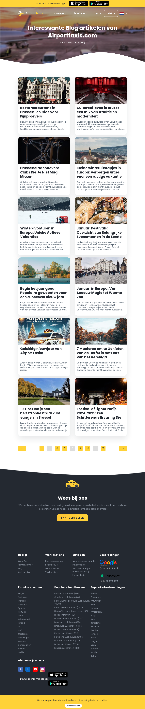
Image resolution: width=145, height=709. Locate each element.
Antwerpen (96, 600)
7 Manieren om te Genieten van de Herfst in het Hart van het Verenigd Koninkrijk (100, 353)
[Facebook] (20, 669)
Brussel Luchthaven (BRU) (67, 593)
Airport (34, 13)
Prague (94, 641)
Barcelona (96, 622)
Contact (98, 13)
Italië (20, 615)
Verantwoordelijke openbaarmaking (81, 570)
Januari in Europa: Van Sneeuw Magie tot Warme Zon (99, 292)
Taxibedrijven (51, 572)
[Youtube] (35, 669)
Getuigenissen (25, 572)
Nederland (23, 597)
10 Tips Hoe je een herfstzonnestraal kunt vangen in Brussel (40, 413)
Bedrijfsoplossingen (54, 561)
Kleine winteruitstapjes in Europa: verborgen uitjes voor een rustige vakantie (99, 172)
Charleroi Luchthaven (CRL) (68, 597)
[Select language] (123, 13)
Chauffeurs (79, 13)
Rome (93, 637)
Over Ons (22, 561)
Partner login (78, 575)
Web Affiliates (52, 568)
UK (19, 626)
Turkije (21, 652)
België (21, 593)
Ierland (21, 622)
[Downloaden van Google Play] (99, 3)
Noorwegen (23, 637)
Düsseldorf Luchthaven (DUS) (69, 618)
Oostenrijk (23, 634)
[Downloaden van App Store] (78, 3)
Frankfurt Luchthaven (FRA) (68, 622)
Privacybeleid (79, 564)
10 (88, 448)
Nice (93, 619)
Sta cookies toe (73, 706)
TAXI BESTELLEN (72, 518)
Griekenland (24, 619)
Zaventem (96, 597)
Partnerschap (62, 13)
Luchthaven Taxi (68, 42)
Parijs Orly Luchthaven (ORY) (68, 607)
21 (103, 448)
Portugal (22, 611)
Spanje (21, 608)
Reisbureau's (51, 564)
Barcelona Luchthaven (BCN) (68, 636)
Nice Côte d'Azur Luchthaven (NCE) (71, 611)
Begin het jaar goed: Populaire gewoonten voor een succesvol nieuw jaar (43, 292)
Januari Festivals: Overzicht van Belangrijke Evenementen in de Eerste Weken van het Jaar (99, 232)
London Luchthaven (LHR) (67, 648)
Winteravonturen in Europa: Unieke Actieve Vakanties (40, 232)
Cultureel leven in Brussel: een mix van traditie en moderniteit (99, 112)
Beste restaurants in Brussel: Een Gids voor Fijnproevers (39, 112)
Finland (21, 648)
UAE (20, 630)
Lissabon (95, 630)
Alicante (95, 626)
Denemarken (24, 645)
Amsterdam (97, 611)
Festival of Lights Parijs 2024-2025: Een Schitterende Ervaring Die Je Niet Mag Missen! (99, 413)
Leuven (94, 608)
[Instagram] (42, 669)
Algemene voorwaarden (84, 561)
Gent (93, 604)
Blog (20, 568)
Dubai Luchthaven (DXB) (66, 644)
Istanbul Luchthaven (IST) (67, 640)
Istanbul (94, 652)
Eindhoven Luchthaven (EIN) (68, 625)
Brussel (94, 593)
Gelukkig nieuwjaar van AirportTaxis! (41, 351)
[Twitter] (27, 669)
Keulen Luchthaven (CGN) (67, 633)
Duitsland (22, 604)
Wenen (94, 648)
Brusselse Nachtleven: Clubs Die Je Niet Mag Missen (39, 172)
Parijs (93, 615)
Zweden (22, 641)
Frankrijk (22, 600)
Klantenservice (25, 564)
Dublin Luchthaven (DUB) (66, 629)
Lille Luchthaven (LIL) (64, 614)
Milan (93, 645)
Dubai (93, 656)
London (94, 634)
